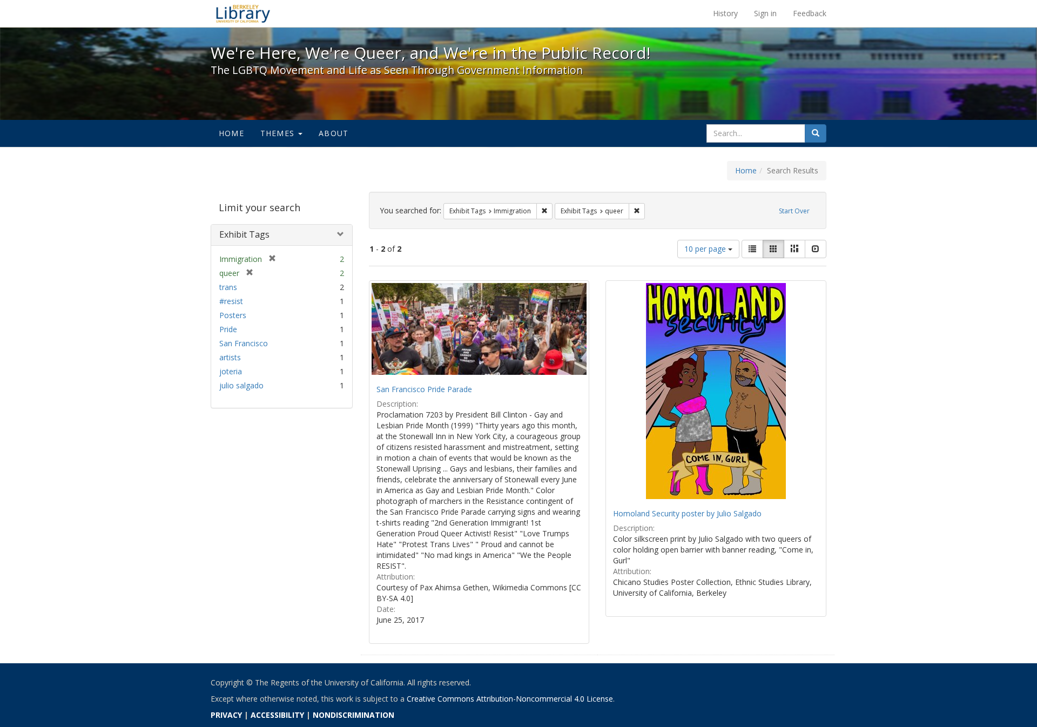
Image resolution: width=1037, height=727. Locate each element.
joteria (230, 371)
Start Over (794, 211)
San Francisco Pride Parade (424, 389)
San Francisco (243, 343)
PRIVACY (226, 715)
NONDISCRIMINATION (353, 715)
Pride (228, 329)
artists (230, 357)
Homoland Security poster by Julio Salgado (687, 513)
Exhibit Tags (244, 234)
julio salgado (241, 385)
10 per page (706, 249)
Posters (232, 315)
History (725, 13)
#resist (231, 301)
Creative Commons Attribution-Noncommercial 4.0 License (510, 699)
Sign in (765, 13)
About (333, 133)
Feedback (809, 13)
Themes (278, 133)
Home (231, 133)
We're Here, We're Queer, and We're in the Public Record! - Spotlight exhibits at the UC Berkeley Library (243, 13)
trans (228, 287)
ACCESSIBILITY (277, 715)
